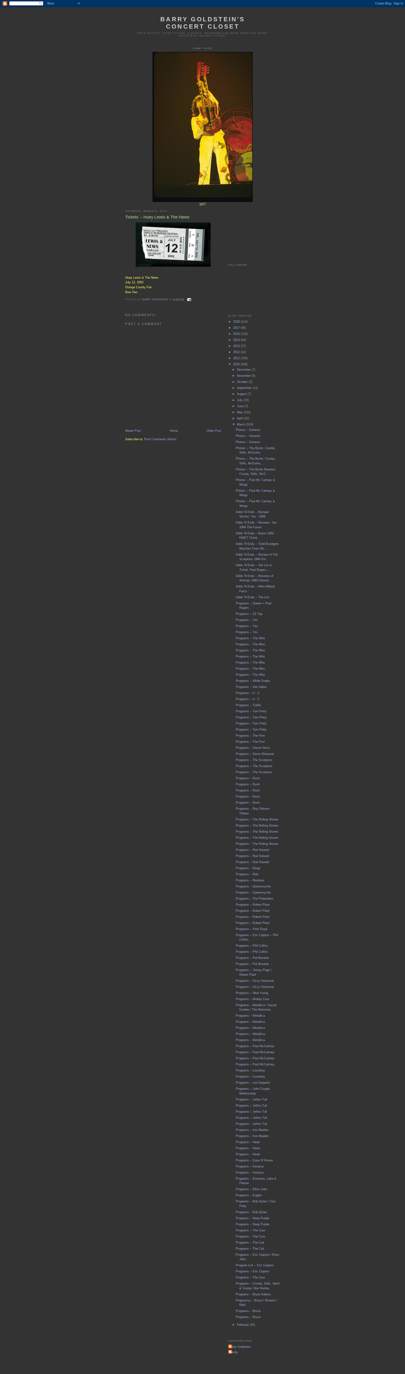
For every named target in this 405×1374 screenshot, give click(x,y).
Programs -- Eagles (249, 1195)
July (240, 400)
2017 (237, 327)
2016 (237, 334)
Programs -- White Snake (253, 681)
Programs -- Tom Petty (251, 711)
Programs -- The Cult (250, 1242)
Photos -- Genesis (248, 430)
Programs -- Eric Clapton (252, 1271)
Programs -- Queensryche (253, 886)
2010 (237, 364)
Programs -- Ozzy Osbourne (255, 980)
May (240, 412)
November (244, 375)
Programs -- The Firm (250, 735)
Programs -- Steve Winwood (255, 754)
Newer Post (133, 430)
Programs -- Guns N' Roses (254, 1160)
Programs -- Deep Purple (252, 1218)
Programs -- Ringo (248, 868)
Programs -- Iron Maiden (252, 1130)
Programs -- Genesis (250, 1166)
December (244, 369)
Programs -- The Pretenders (255, 898)
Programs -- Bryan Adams (253, 1294)
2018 (237, 321)
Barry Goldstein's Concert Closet (202, 23)
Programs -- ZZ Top (249, 614)
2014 (237, 340)
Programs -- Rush (248, 778)
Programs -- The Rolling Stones (257, 819)
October (243, 382)
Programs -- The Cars (250, 1277)
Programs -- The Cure (250, 1230)
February (243, 1324)
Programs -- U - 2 (247, 693)
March (241, 424)
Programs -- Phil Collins (252, 945)
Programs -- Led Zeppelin (253, 1082)
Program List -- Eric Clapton (255, 1265)
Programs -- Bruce (248, 1311)
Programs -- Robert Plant (253, 904)
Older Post (214, 430)
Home (174, 430)
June (240, 406)
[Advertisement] (251, 229)
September (245, 388)
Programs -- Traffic (248, 705)
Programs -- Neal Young (252, 993)
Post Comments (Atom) (160, 439)
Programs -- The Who (250, 638)
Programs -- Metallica (250, 1015)
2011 (237, 358)
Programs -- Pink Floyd (251, 929)
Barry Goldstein (240, 1346)
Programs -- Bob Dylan (251, 1212)
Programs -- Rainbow (250, 880)
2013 (237, 346)
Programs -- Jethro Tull (251, 1099)
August (242, 394)
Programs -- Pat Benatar (252, 958)
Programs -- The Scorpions (254, 760)
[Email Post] (189, 299)
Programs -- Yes (247, 620)
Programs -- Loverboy (250, 1070)
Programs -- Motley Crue (252, 999)
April (240, 418)
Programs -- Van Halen (251, 687)
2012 (237, 352)
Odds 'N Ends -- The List (252, 597)
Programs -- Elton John (251, 1189)
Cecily (233, 1352)
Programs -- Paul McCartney (255, 1046)
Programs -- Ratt (247, 874)
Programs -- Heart (248, 1142)
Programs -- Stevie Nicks (253, 748)
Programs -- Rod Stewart (252, 850)
